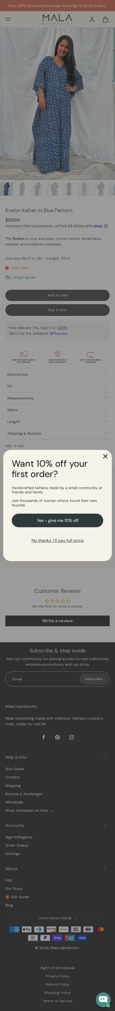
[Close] (105, 456)
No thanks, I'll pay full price (58, 540)
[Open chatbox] (103, 999)
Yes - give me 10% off (57, 520)
